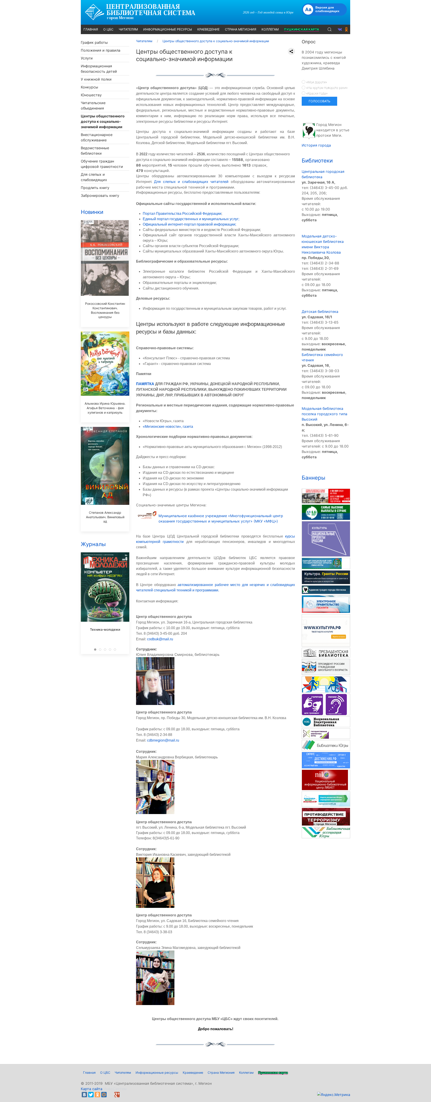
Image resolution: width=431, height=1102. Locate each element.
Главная (89, 1072)
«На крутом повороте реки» (326, 88)
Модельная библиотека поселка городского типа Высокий (324, 413)
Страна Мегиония (221, 1072)
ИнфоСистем (115, 1089)
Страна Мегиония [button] (240, 29)
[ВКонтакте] (84, 1094)
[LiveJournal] (110, 1094)
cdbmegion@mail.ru (163, 740)
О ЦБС (105, 1072)
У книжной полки (96, 79)
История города (316, 145)
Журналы (93, 544)
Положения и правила (100, 50)
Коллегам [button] (270, 29)
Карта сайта (91, 1089)
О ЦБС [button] (108, 29)
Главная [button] (91, 29)
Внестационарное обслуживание (96, 137)
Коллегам (246, 1072)
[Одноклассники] (97, 1094)
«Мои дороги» (316, 82)
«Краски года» (316, 93)
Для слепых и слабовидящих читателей (191, 181)
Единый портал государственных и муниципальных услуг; (191, 219)
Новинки (92, 212)
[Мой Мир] (104, 1094)
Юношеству (91, 95)
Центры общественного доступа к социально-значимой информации (103, 121)
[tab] (95, 649)
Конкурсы (89, 87)
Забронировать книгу (100, 195)
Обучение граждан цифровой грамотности (102, 164)
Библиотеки (317, 160)
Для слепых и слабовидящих (94, 177)
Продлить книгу (95, 187)
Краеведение (193, 1072)
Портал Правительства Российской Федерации (182, 213)
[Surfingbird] (123, 1094)
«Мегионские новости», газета (168, 426)
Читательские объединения (93, 105)
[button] (329, 29)
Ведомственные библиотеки (95, 151)
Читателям (123, 1072)
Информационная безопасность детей (99, 69)
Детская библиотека (320, 311)
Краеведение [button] (208, 29)
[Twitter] (91, 1094)
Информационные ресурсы (157, 1072)
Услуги (87, 58)
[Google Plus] (117, 1094)
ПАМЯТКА (145, 384)
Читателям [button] (128, 29)
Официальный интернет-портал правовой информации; (189, 224)
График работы (94, 42)
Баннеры (313, 477)
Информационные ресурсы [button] (167, 29)
